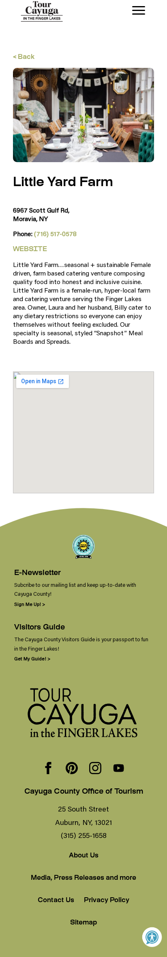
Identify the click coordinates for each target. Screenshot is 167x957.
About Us (83, 856)
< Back (23, 57)
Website (30, 250)
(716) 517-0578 (55, 233)
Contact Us (56, 901)
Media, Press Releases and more (83, 878)
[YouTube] (119, 769)
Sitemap (83, 923)
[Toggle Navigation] (139, 10)
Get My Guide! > (32, 658)
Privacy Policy (106, 901)
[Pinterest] (72, 769)
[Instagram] (95, 769)
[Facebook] (48, 769)
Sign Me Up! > (29, 604)
